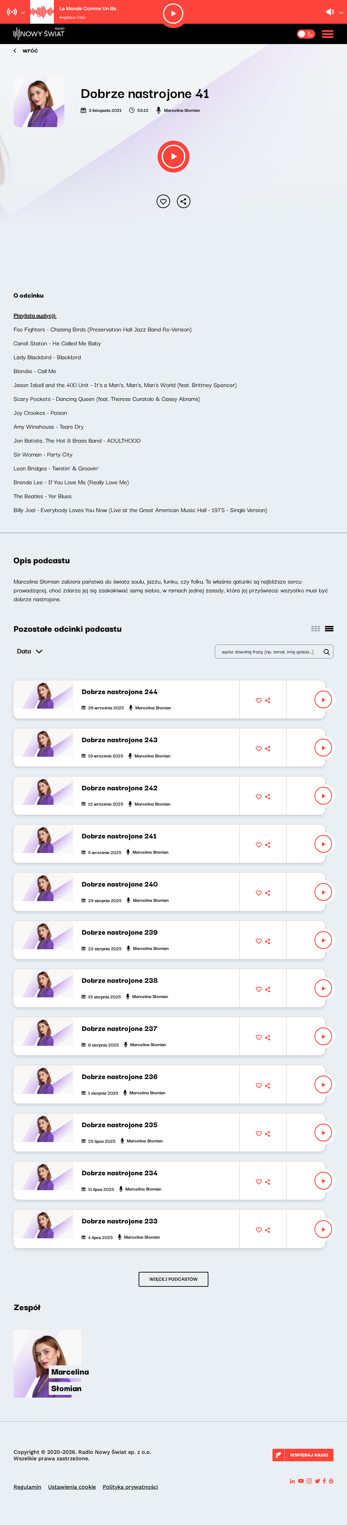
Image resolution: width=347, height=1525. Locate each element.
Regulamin (27, 1487)
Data (24, 650)
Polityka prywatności (130, 1487)
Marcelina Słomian (182, 109)
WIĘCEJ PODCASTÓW (173, 1278)
